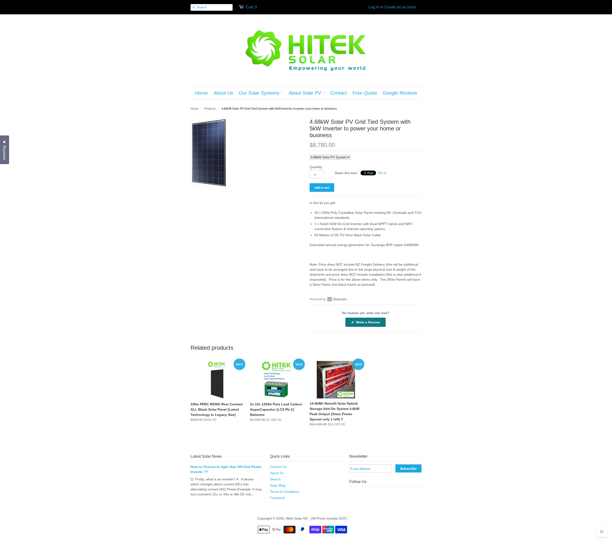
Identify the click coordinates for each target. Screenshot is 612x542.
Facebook (277, 498)
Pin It (382, 173)
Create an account (399, 7)
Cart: (251, 7)
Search (275, 479)
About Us (277, 473)
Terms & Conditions (284, 492)
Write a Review (370, 323)
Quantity (316, 167)
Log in (374, 7)
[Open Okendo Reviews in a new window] (328, 299)
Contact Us (278, 467)
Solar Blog (277, 485)
